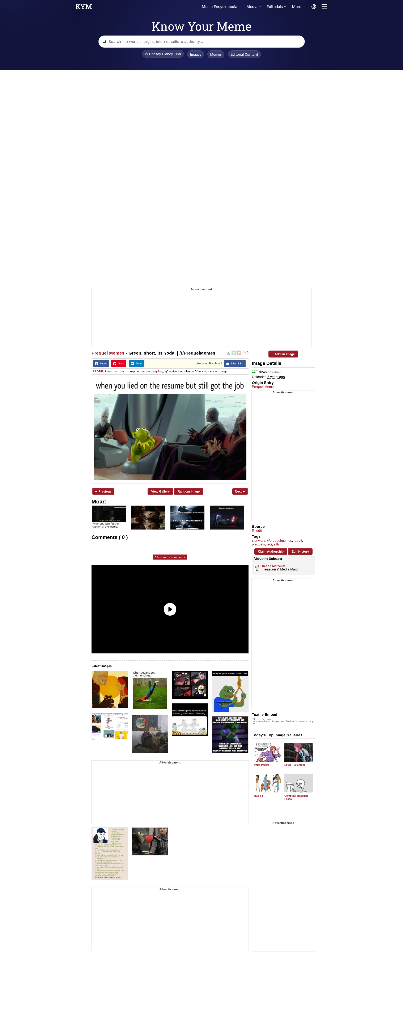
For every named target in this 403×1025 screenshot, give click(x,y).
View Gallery (160, 491)
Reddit (257, 530)
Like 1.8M (236, 363)
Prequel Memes (108, 353)
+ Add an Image (283, 354)
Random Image (189, 491)
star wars (258, 540)
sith (276, 544)
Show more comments (170, 557)
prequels (258, 544)
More (296, 6)
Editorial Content (244, 54)
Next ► (240, 491)
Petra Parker (261, 764)
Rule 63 (258, 795)
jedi (269, 544)
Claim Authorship (271, 551)
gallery (159, 371)
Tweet (138, 363)
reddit (298, 540)
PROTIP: (98, 371)
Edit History (300, 551)
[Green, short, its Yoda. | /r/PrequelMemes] (170, 429)
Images (195, 54)
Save (120, 363)
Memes (216, 54)
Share (102, 363)
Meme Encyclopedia (219, 6)
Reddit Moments (273, 566)
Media (251, 6)
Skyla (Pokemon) (294, 764)
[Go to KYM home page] (84, 8)
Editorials (275, 6)
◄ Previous (102, 491)
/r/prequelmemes (279, 540)
